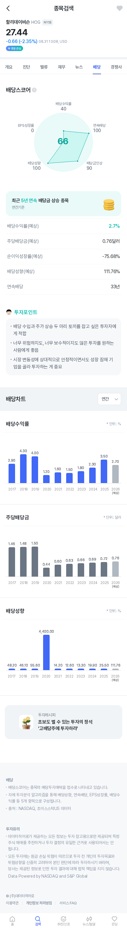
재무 (62, 67)
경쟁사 (116, 67)
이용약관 (12, 903)
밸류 (44, 67)
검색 (38, 924)
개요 (9, 67)
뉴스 (79, 67)
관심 (115, 924)
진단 (26, 67)
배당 (97, 67)
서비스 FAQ (68, 903)
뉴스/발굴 (89, 924)
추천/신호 (63, 924)
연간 (105, 399)
